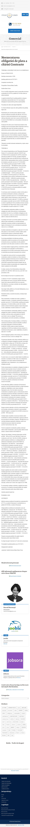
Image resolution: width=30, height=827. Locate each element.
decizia (17, 719)
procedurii (11, 732)
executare (15, 721)
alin (19, 707)
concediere (17, 713)
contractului (5, 719)
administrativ (12, 707)
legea (24, 724)
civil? (3, 713)
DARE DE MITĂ (4, 787)
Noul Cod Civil (4, 811)
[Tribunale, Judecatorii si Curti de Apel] (15, 689)
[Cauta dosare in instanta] (15, 576)
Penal (2, 794)
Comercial (3, 798)
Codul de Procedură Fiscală (7, 815)
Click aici (5, 643)
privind (14, 730)
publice (22, 732)
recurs (4, 735)
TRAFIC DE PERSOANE (6, 783)
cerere (21, 710)
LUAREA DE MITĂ (5, 788)
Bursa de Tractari (15, 770)
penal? (18, 727)
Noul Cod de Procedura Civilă (7, 813)
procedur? (19, 730)
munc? (12, 727)
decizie (23, 719)
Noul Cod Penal (4, 808)
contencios (5, 716)
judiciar (19, 724)
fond (3, 724)
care (15, 710)
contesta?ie (13, 716)
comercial (9, 713)
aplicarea (10, 710)
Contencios (3, 802)
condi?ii (23, 713)
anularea (4, 710)
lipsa (3, 727)
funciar (8, 724)
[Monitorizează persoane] (15, 565)
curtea (12, 719)
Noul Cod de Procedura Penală (8, 809)
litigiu (7, 727)
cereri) (26, 710)
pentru (24, 727)
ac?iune (4, 707)
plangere (4, 730)
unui (12, 735)
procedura (5, 732)
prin (9, 730)
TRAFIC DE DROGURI (5, 781)
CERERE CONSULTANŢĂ (15, 30)
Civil (2, 796)
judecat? (13, 724)
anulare (24, 707)
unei (8, 735)
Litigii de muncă (4, 800)
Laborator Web (21, 825)
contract (21, 716)
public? (17, 732)
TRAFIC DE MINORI (5, 785)
